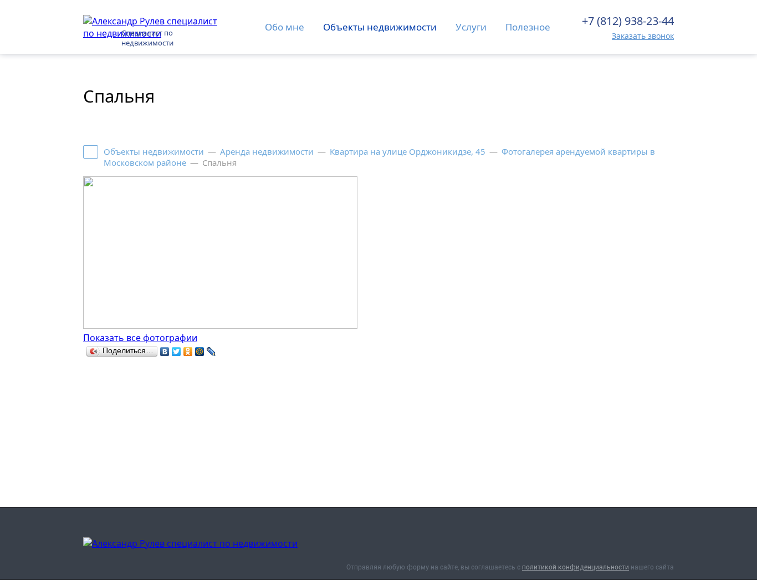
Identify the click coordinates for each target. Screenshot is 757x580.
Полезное (527, 27)
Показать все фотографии (140, 338)
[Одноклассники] (188, 351)
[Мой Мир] (200, 351)
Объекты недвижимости (380, 27)
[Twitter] (176, 351)
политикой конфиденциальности (575, 567)
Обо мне (284, 27)
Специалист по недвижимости (147, 38)
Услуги (471, 27)
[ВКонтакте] (165, 351)
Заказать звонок (643, 35)
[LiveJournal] (211, 351)
